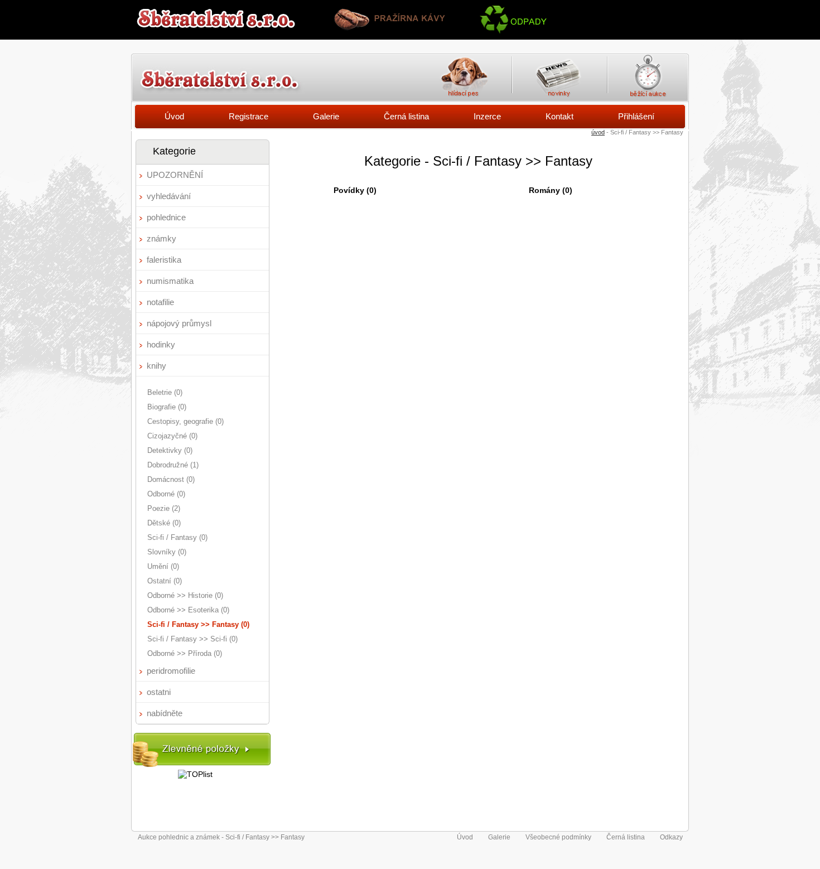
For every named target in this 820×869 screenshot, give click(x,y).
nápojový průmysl (179, 323)
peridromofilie (171, 670)
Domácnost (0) (171, 479)
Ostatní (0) (164, 581)
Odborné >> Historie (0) (185, 595)
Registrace (248, 116)
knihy (156, 365)
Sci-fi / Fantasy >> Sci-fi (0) (192, 639)
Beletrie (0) (164, 392)
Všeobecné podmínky (558, 837)
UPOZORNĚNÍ (175, 175)
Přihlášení (636, 116)
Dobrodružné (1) (173, 465)
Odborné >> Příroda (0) (184, 653)
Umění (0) (163, 566)
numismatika (170, 281)
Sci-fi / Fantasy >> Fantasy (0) (198, 624)
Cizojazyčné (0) (172, 436)
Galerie (326, 116)
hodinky (161, 344)
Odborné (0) (166, 494)
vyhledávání (169, 196)
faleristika (164, 259)
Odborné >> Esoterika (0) (188, 610)
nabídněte (164, 713)
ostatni (159, 692)
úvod (598, 132)
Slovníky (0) (166, 552)
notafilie (160, 302)
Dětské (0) (164, 523)
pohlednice (166, 217)
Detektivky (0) (169, 450)
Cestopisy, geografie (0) (185, 421)
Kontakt (559, 116)
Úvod (174, 116)
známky (161, 238)
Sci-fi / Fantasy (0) (177, 537)
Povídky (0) (355, 190)
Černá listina (406, 116)
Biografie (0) (166, 407)
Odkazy (671, 837)
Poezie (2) (163, 508)
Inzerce (487, 116)
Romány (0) (550, 190)
